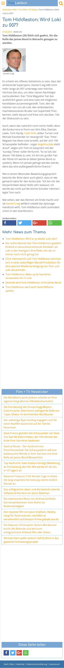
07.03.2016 (7, 31)
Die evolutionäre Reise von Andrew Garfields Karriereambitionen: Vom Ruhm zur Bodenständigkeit (30, 502)
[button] (9, 223)
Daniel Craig (13, 203)
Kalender (20, 664)
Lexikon (18, 3)
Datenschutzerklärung (37, 664)
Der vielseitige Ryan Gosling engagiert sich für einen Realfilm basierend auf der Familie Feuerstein (30, 423)
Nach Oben (9, 664)
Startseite (6, 9)
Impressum (54, 664)
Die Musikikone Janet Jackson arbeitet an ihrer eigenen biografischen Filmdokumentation (30, 399)
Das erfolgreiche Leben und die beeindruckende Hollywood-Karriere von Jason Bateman (32, 491)
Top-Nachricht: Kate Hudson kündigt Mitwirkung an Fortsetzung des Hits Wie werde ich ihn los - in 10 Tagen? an (32, 466)
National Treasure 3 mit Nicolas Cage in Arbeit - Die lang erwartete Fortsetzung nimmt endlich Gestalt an (31, 479)
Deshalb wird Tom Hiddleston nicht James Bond (33, 282)
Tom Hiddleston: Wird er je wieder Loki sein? (31, 238)
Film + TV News (30, 9)
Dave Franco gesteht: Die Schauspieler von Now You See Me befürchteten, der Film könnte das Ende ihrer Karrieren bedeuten (31, 436)
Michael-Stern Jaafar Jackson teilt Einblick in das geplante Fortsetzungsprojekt (31, 539)
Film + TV (17, 9)
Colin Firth (30, 133)
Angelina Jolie (45, 144)
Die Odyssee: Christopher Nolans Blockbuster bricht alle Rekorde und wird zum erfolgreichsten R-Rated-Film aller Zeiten (30, 528)
